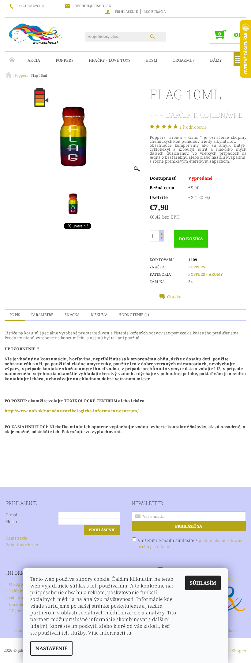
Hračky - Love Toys (110, 60)
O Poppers (19, 584)
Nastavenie (51, 648)
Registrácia (155, 11)
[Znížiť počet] (161, 238)
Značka (72, 314)
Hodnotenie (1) (133, 314)
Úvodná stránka (12, 60)
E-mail (12, 515)
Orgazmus (184, 60)
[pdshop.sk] (35, 33)
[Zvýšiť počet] (161, 233)
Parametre (42, 314)
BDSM (151, 60)
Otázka (174, 297)
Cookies (229, 630)
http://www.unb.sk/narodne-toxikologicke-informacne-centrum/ (72, 411)
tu (128, 632)
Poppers (64, 60)
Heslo (11, 521)
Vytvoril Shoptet (230, 651)
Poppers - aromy (205, 274)
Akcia (34, 60)
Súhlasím (203, 583)
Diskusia (99, 314)
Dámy (216, 60)
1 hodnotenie (193, 127)
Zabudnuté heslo (22, 544)
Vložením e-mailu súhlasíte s (190, 543)
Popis (14, 314)
